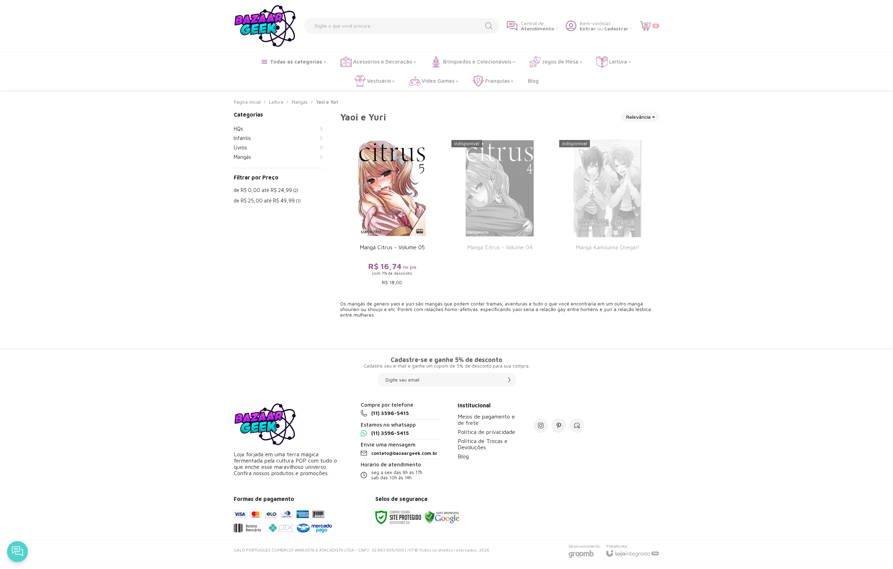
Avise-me (499, 276)
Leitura (276, 102)
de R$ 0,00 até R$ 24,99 (266, 190)
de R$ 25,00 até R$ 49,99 (267, 201)
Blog (463, 456)
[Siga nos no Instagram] (540, 425)
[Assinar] (509, 380)
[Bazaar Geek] (265, 25)
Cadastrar (616, 28)
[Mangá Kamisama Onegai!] (607, 213)
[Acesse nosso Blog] (577, 425)
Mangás (300, 102)
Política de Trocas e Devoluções (483, 444)
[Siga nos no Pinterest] (558, 425)
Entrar (588, 28)
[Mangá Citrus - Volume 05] (392, 213)
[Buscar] (488, 26)
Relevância (638, 117)
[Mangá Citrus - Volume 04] (499, 213)
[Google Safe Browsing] (442, 516)
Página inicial (247, 102)
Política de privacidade (486, 432)
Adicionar (406, 248)
